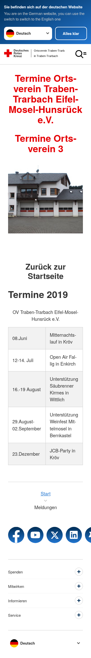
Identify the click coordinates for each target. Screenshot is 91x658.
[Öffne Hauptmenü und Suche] (81, 54)
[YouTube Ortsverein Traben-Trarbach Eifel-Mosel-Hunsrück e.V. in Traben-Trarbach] (35, 535)
